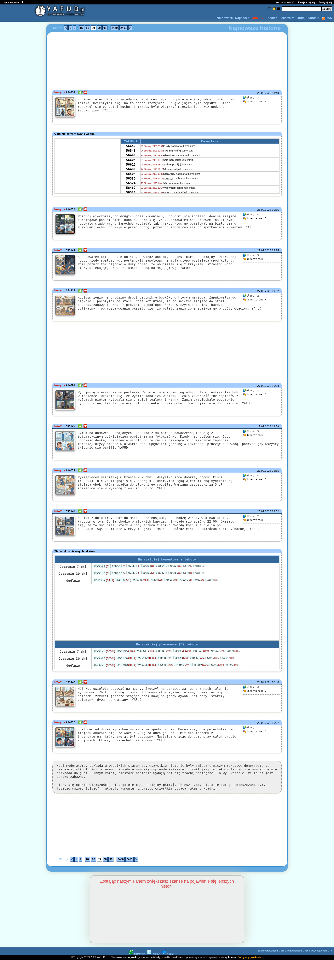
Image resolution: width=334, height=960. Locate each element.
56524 (131, 183)
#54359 (201, 664)
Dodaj (301, 18)
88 (87, 27)
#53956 (217, 665)
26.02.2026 (264, 511)
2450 (115, 27)
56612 (131, 164)
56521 (131, 192)
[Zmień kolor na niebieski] (269, 8)
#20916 (141, 579)
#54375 (232, 665)
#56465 (118, 573)
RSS (328, 18)
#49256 (147, 664)
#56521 (101, 566)
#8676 (157, 579)
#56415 (228, 658)
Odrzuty (257, 18)
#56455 (126, 651)
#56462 (181, 657)
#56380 (161, 572)
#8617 (171, 579)
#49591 (166, 664)
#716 (199, 580)
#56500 (218, 651)
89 (93, 27)
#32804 (212, 580)
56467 (131, 188)
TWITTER (156, 954)
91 (105, 27)
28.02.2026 (264, 92)
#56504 (161, 565)
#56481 (183, 650)
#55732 (187, 573)
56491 (131, 155)
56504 (131, 174)
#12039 (104, 580)
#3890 (123, 580)
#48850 (183, 664)
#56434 (101, 573)
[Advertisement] (18, 480)
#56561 (118, 566)
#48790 (104, 665)
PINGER (170, 954)
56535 (131, 178)
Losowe (271, 18)
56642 (131, 146)
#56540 (197, 657)
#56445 (164, 650)
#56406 (134, 572)
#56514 (104, 658)
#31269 (186, 579)
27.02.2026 (264, 250)
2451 (123, 27)
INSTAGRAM (139, 954)
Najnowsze (225, 18)
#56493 (148, 565)
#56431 (148, 572)
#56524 (175, 566)
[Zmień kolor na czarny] (278, 8)
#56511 (199, 566)
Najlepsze (242, 18)
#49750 (126, 665)
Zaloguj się (325, 2)
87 (81, 27)
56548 (131, 150)
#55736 (199, 573)
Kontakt (313, 18)
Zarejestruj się (306, 2)
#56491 (134, 565)
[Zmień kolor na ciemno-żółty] (274, 8)
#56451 (175, 573)
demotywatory (131, 957)
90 (99, 27)
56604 (131, 160)
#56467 (187, 566)
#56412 (147, 657)
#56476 (104, 651)
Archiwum (286, 18)
